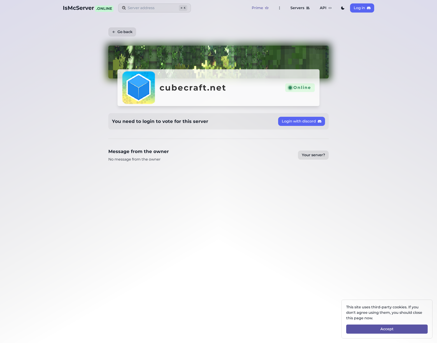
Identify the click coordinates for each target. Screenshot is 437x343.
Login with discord (299, 121)
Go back (124, 32)
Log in (359, 8)
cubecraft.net (193, 88)
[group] (342, 8)
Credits (321, 49)
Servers (297, 8)
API (323, 8)
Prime (257, 8)
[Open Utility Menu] (279, 8)
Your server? (313, 155)
